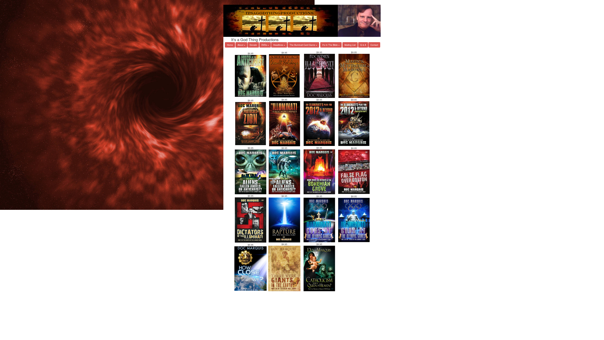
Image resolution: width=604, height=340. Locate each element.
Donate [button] (253, 44)
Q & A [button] (363, 44)
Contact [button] (374, 44)
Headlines (278, 44)
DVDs (264, 44)
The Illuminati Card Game (303, 44)
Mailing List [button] (350, 44)
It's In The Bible (330, 44)
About (241, 44)
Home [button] (230, 44)
